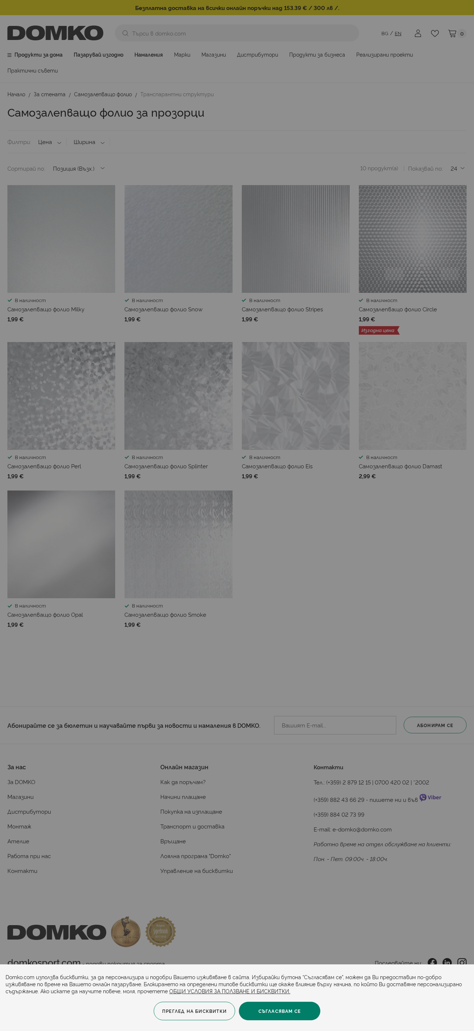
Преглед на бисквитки (194, 1011)
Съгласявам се (279, 1011)
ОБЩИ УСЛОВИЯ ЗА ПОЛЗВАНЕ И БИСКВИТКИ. (229, 990)
